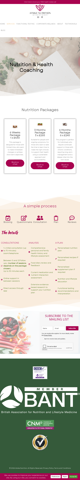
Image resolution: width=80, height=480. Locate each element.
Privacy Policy (48, 468)
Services (11, 24)
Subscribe (72, 328)
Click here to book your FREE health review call (40, 2)
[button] (15, 163)
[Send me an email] (38, 17)
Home (2, 24)
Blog (3, 30)
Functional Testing (26, 24)
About (60, 24)
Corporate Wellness (45, 24)
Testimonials (71, 24)
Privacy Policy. (48, 335)
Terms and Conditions (62, 468)
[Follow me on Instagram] (42, 17)
